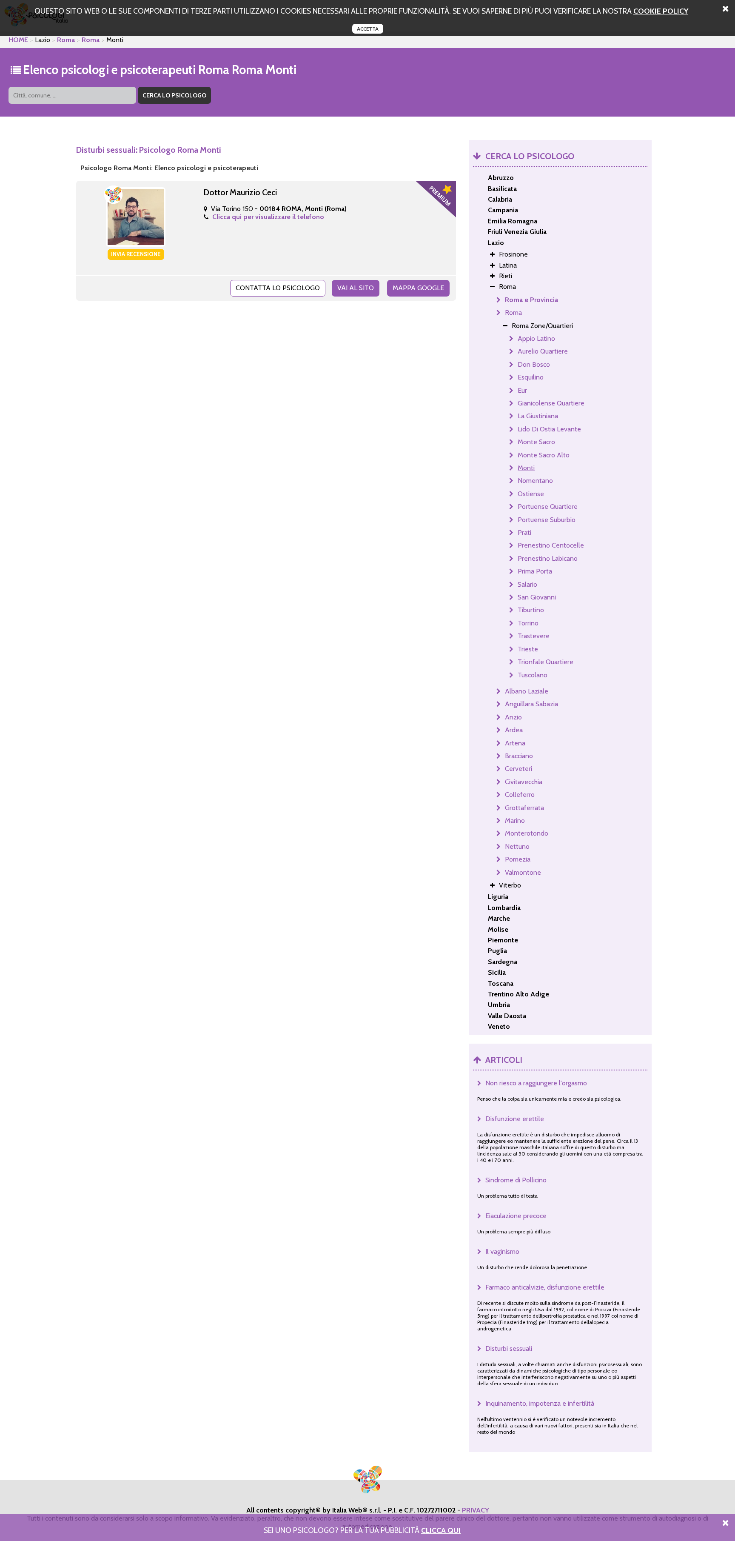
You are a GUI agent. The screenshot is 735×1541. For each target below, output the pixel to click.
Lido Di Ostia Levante (549, 429)
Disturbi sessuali (508, 1348)
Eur (522, 390)
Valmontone (523, 872)
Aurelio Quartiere (543, 351)
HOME (18, 40)
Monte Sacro (536, 442)
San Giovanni (537, 597)
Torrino (528, 623)
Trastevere (534, 636)
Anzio (513, 717)
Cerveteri (518, 769)
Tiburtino (531, 610)
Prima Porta (535, 571)
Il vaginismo (502, 1251)
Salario (527, 584)
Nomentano (535, 481)
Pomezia (517, 859)
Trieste (528, 649)
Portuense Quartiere (548, 506)
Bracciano (519, 756)
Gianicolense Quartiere (551, 403)
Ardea (514, 730)
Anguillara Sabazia (531, 704)
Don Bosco (534, 364)
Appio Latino (536, 338)
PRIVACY (475, 1510)
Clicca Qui (441, 1530)
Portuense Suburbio (546, 520)
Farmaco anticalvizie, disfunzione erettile (544, 1287)
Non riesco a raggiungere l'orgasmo (536, 1083)
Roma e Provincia (531, 300)
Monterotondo (526, 833)
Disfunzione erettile (514, 1119)
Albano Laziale (526, 691)
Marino (515, 820)
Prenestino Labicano (548, 558)
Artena (515, 743)
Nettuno (517, 846)
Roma (66, 40)
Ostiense (531, 494)
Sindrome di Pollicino (516, 1180)
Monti (526, 468)
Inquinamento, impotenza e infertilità (539, 1403)
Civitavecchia (523, 782)
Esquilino (531, 377)
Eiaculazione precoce (516, 1216)
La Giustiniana (538, 416)
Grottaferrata (524, 808)
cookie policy (660, 10)
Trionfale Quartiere (545, 662)
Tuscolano (532, 675)
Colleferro (520, 794)
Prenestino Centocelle (551, 545)
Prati (524, 532)
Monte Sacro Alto (544, 455)
